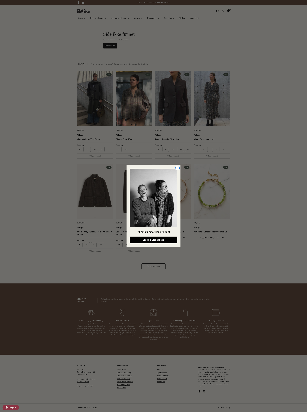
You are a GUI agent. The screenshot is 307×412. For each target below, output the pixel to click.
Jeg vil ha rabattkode (153, 240)
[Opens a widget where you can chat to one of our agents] (10, 408)
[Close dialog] (177, 168)
